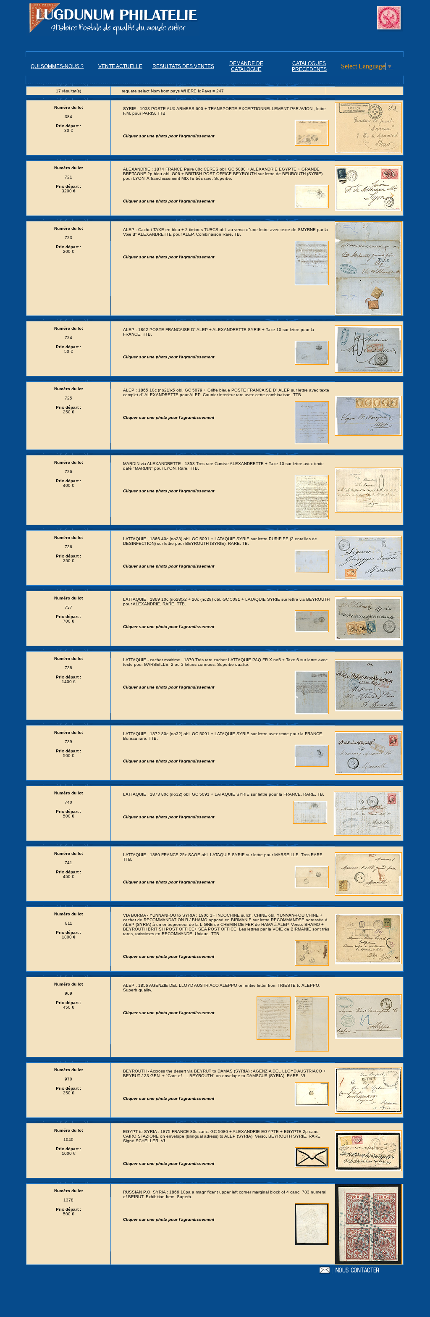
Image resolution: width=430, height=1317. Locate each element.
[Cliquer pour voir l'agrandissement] (368, 126)
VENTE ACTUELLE (120, 66)
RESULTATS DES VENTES (183, 66)
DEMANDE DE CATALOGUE (246, 66)
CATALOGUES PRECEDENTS (309, 66)
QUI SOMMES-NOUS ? (57, 66)
